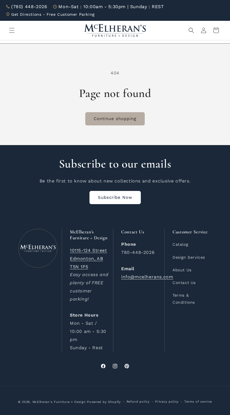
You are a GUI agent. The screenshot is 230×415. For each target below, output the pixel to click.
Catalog (180, 244)
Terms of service (198, 401)
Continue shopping (115, 118)
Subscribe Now (115, 197)
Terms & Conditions (184, 299)
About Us (182, 270)
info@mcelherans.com (147, 276)
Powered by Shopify (104, 402)
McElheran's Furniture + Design (59, 402)
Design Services (189, 257)
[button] (12, 30)
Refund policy (138, 401)
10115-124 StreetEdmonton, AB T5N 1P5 (88, 258)
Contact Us (184, 282)
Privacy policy (167, 401)
